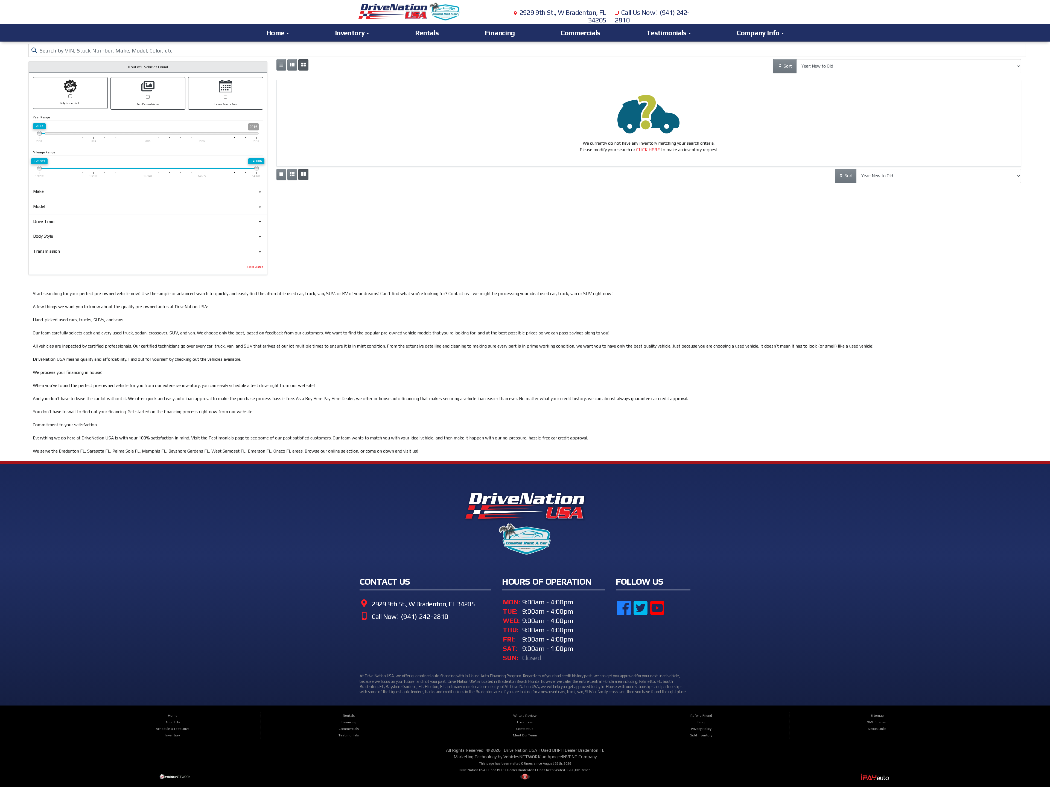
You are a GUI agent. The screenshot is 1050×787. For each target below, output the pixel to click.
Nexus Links (877, 729)
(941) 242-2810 (424, 616)
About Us (172, 722)
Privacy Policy (701, 729)
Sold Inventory (701, 735)
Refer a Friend (701, 715)
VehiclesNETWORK (522, 756)
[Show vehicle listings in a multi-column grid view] (303, 65)
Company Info (759, 33)
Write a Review (524, 715)
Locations (525, 722)
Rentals (427, 33)
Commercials (580, 33)
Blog (701, 722)
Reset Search (255, 266)
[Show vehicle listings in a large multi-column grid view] (292, 65)
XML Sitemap (877, 722)
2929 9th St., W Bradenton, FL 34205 (422, 604)
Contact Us (524, 729)
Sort (787, 66)
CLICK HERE (648, 149)
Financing (500, 33)
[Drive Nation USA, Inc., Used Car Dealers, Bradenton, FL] (643, 637)
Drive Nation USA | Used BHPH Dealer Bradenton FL (554, 750)
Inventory (350, 33)
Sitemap (877, 715)
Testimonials (667, 33)
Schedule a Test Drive (172, 729)
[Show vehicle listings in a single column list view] (281, 65)
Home (276, 33)
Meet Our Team (525, 735)
